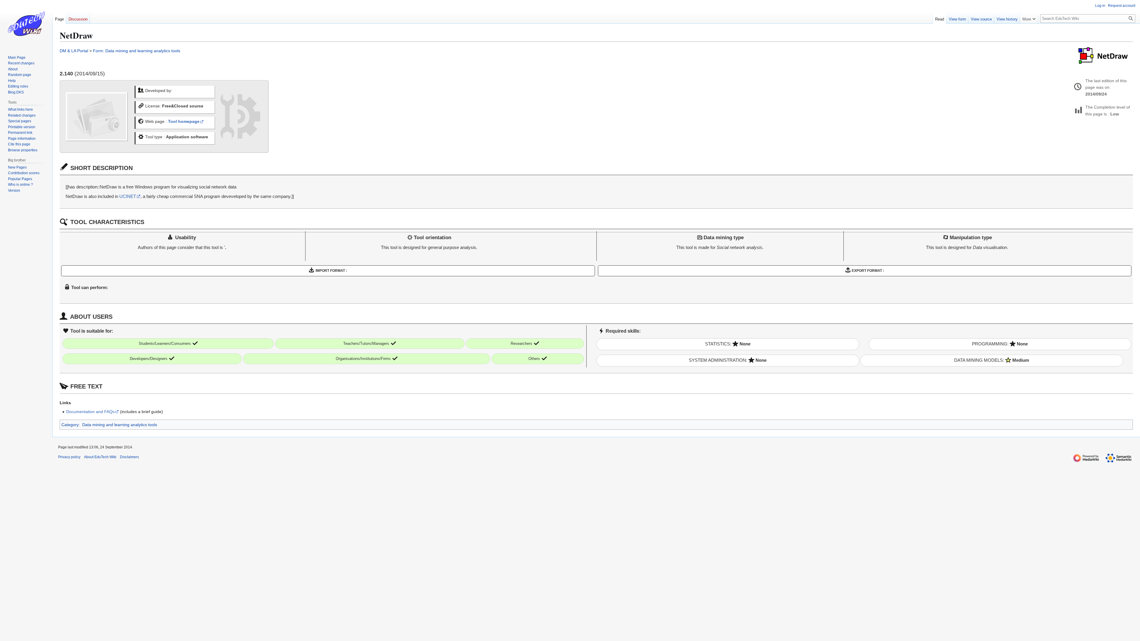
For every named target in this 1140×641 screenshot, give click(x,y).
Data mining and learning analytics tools (119, 424)
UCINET (127, 196)
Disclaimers (129, 457)
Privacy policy (69, 457)
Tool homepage (184, 121)
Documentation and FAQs (90, 411)
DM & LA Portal (74, 50)
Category (70, 424)
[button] (1029, 18)
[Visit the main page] (26, 23)
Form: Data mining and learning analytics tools (136, 50)
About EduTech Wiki (100, 457)
